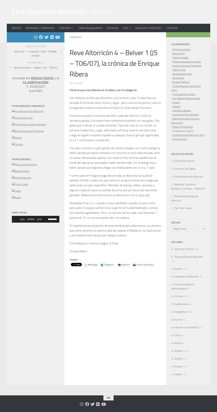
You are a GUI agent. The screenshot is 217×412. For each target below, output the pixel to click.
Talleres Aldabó (180, 57)
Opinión (178, 358)
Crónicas (76, 37)
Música (178, 343)
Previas (178, 366)
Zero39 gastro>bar (182, 74)
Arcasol (176, 102)
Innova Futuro (179, 139)
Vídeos (178, 374)
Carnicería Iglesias (181, 110)
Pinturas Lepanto (181, 49)
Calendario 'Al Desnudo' (186, 276)
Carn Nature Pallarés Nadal (186, 98)
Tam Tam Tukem (183, 208)
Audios (178, 268)
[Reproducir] (16, 219)
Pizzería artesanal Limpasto (186, 61)
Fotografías (180, 311)
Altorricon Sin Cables (185, 168)
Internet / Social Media (186, 327)
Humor (178, 319)
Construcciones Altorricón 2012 (188, 135)
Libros (177, 335)
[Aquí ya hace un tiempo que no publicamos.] (46, 37)
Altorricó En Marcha (184, 161)
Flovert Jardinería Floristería (186, 65)
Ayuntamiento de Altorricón (188, 176)
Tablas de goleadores (90, 28)
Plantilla (16, 28)
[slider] (53, 219)
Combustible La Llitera (183, 94)
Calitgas (176, 106)
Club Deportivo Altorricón (49, 12)
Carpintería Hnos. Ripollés (185, 114)
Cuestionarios (181, 304)
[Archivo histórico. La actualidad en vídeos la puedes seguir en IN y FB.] (57, 37)
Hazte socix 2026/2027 (148, 28)
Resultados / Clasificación (40, 28)
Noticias (178, 350)
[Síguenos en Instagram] (36, 37)
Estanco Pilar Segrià (182, 126)
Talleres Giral (179, 69)
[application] (35, 219)
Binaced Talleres (180, 82)
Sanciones (112, 28)
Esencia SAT (178, 53)
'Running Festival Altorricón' (188, 256)
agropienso (178, 78)
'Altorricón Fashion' (184, 249)
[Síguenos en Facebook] (41, 37)
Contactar (172, 28)
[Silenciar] (45, 219)
